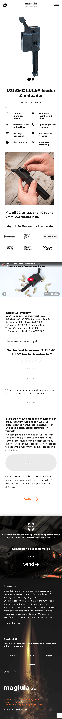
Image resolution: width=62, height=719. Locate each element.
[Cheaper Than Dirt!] (31, 236)
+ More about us (12, 623)
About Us (8, 709)
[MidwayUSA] (11, 248)
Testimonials (22, 709)
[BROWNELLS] (11, 236)
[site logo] (31, 4)
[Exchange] (50, 236)
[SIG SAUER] (50, 248)
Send (29, 564)
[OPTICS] (31, 248)
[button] (29, 79)
